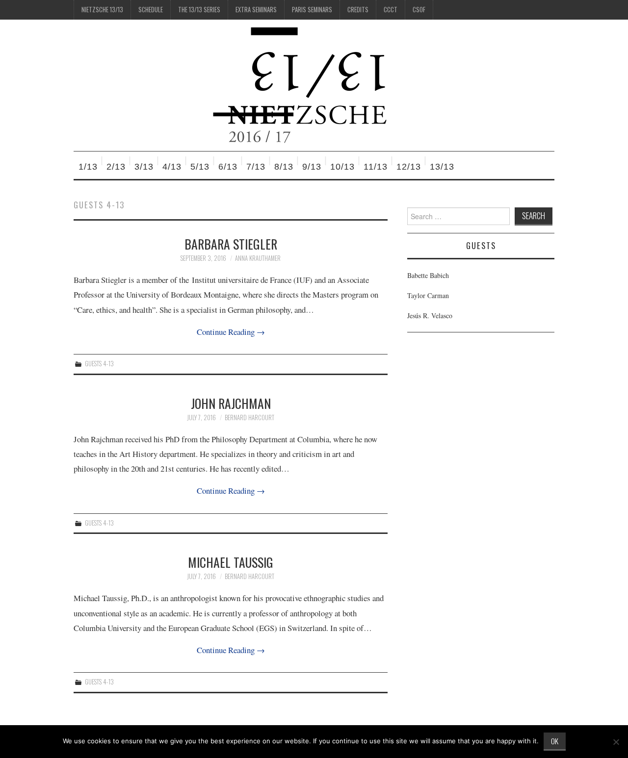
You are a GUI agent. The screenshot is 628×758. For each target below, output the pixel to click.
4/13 (172, 167)
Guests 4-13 (99, 363)
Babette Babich (428, 275)
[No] (616, 742)
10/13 (342, 167)
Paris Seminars (312, 9)
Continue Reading (231, 331)
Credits (357, 9)
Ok (554, 741)
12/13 (408, 167)
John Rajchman (231, 403)
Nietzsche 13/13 (102, 9)
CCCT (390, 9)
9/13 (311, 167)
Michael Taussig (230, 562)
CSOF (419, 9)
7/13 (255, 167)
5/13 (199, 167)
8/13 (283, 167)
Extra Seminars (256, 9)
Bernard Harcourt (249, 417)
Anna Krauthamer (258, 258)
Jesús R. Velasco (429, 315)
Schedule (150, 9)
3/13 (144, 167)
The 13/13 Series (199, 9)
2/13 (116, 167)
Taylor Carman (428, 295)
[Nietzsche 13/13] (305, 84)
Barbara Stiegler (230, 243)
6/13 (227, 167)
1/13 (88, 167)
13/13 (442, 167)
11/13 (376, 167)
